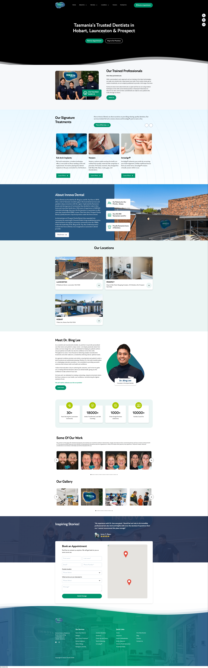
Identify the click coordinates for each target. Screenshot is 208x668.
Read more (60, 235)
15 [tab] (110, 474)
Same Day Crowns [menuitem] (81, 630)
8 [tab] (100, 474)
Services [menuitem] (93, 5)
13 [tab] (107, 474)
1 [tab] (95, 510)
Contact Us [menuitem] (123, 5)
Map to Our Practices (114, 41)
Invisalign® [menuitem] (99, 641)
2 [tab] (92, 474)
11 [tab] (104, 474)
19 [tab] (115, 474)
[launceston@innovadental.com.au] (204, 24)
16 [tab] (111, 474)
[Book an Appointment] (204, 20)
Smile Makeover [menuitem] (120, 638)
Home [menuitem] (74, 5)
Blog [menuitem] (137, 633)
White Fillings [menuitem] (79, 641)
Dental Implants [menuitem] (80, 638)
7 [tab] (99, 474)
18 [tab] (114, 474)
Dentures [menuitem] (98, 633)
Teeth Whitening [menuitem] (100, 638)
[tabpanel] (71, 155)
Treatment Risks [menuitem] (120, 644)
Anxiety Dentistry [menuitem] (101, 630)
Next (151, 125)
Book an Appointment (144, 5)
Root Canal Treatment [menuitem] (82, 636)
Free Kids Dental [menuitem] (141, 630)
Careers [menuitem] (115, 5)
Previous (146, 125)
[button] (129, 580)
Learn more (60, 387)
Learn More (62, 175)
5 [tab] (96, 474)
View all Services (101, 125)
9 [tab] (106, 510)
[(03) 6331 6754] (204, 15)
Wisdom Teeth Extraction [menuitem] (123, 641)
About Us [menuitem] (81, 5)
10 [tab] (103, 474)
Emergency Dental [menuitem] (81, 644)
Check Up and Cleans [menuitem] (102, 636)
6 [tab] (102, 510)
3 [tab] (93, 474)
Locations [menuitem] (104, 5)
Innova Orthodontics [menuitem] (122, 636)
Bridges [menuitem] (78, 633)
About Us (111, 97)
